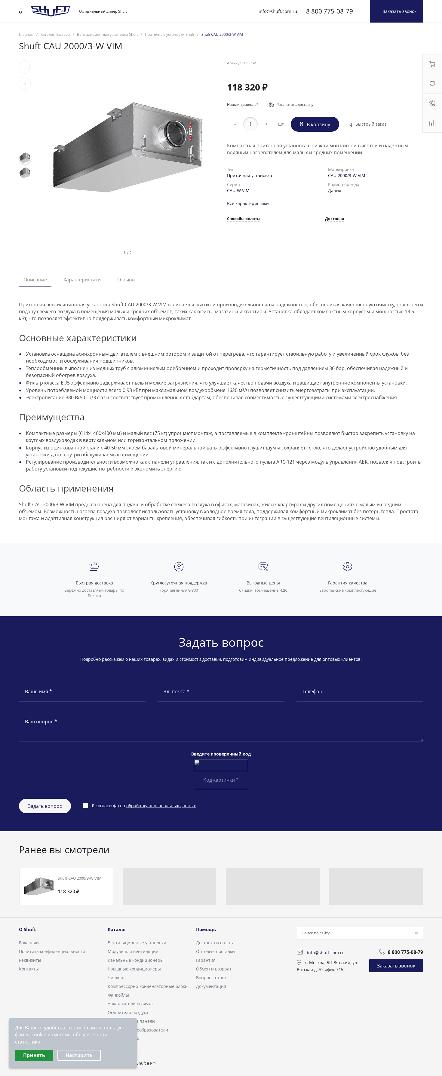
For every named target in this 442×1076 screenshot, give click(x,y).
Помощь (206, 929)
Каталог (117, 929)
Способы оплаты (243, 219)
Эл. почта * (176, 691)
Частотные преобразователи (138, 1030)
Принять (34, 1055)
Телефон (312, 691)
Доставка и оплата (215, 943)
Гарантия (206, 960)
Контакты (29, 969)
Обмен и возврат (214, 969)
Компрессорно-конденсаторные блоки (148, 986)
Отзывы (126, 279)
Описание (35, 279)
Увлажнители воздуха (130, 1004)
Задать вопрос (45, 806)
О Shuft (27, 929)
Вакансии (29, 943)
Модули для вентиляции (133, 951)
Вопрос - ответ (211, 977)
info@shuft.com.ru (278, 11)
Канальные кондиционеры (136, 960)
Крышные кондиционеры (134, 969)
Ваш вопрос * (41, 721)
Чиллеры (117, 977)
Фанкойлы (118, 995)
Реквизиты (30, 960)
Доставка (334, 219)
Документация (211, 986)
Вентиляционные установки (137, 943)
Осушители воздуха (128, 1012)
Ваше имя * (38, 691)
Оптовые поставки (215, 951)
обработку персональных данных (161, 805)
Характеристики (82, 279)
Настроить (79, 1055)
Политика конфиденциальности (52, 951)
